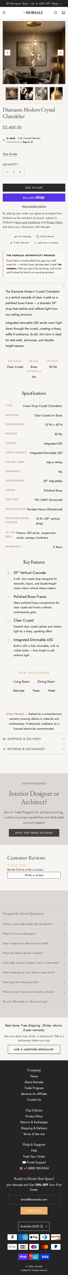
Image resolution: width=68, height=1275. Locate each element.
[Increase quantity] (20, 172)
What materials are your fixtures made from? (29, 972)
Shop (55, 3)
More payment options (34, 206)
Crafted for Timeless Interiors (34, 1270)
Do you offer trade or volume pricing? (25, 1001)
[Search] (55, 13)
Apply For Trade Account (34, 833)
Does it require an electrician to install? (25, 943)
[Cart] (63, 13)
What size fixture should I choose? (23, 953)
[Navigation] (4, 13)
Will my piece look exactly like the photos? (28, 924)
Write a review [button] (34, 875)
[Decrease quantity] (7, 172)
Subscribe (34, 1211)
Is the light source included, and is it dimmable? (31, 963)
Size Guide (10, 154)
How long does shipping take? (21, 982)
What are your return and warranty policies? (28, 992)
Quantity (10, 164)
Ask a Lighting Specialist (34, 1049)
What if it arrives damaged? (19, 934)
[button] (7, 53)
